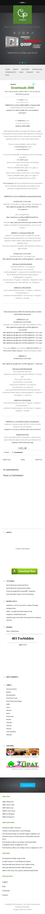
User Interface (11, 732)
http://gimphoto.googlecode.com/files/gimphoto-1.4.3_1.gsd (22, 332)
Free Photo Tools (11, 698)
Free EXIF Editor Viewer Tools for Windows (20, 594)
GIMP (8, 704)
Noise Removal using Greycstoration (18, 588)
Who (7, 75)
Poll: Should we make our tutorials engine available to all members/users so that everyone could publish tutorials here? (21, 836)
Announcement (11, 689)
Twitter (28, 33)
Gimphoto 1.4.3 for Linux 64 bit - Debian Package (22, 605)
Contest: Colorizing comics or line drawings (16, 831)
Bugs (21, 72)
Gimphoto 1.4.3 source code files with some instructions (22, 429)
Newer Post (6, 460)
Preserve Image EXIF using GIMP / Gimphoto (20, 591)
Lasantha (29, 909)
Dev (37, 72)
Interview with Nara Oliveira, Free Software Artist (18, 864)
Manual (8, 710)
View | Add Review (12, 631)
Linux (8, 707)
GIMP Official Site (8, 802)
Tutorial (8, 725)
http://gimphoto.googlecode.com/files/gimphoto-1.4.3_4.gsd (22, 340)
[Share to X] (23, 448)
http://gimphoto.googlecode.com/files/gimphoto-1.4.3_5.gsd (22, 343)
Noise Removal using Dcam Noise (17, 585)
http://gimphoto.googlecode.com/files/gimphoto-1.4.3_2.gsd (22, 335)
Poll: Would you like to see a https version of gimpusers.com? (22, 848)
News (8, 713)
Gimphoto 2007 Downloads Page (22, 442)
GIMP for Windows (8, 814)
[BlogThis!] (21, 448)
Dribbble (19, 33)
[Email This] (19, 448)
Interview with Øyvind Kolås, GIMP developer (17, 867)
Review (8, 719)
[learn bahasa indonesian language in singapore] (22, 752)
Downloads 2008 (22, 88)
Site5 (21, 909)
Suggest (29, 72)
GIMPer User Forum (8, 811)
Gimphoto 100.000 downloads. (16, 614)
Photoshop (10, 716)
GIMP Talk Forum (7, 808)
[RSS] (32, 33)
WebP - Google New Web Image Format (19, 611)
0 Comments (18, 452)
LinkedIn (14, 33)
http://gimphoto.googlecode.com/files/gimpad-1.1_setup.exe (22, 259)
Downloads (37, 69)
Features (25, 69)
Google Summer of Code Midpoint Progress (16, 861)
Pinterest (23, 33)
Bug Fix (8, 692)
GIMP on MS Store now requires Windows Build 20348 (20, 870)
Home (7, 69)
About (15, 69)
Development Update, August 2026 (13, 858)
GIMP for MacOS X (8, 817)
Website (9, 735)
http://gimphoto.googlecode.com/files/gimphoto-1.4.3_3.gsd (22, 338)
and (24, 909)
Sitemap (6, 452)
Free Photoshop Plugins (14, 701)
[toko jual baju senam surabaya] (22, 764)
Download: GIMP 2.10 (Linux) (11, 828)
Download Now (28, 785)
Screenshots (10, 72)
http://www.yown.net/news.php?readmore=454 (26, 222)
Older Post (38, 460)
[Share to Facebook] (25, 448)
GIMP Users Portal (8, 805)
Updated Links (11, 608)
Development (10, 695)
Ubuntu (8, 729)
